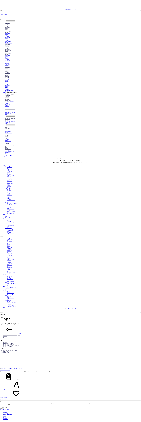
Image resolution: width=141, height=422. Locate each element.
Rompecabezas (8, 100)
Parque (6, 282)
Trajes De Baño (8, 31)
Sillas (8, 226)
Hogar (4, 218)
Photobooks (7, 120)
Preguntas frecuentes (8, 343)
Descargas (5, 412)
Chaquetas (7, 57)
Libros (4, 214)
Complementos (8, 111)
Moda (4, 165)
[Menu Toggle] (0, 19)
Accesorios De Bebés (9, 151)
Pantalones (7, 27)
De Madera (7, 95)
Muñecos (7, 99)
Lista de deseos (6, 415)
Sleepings (7, 52)
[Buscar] (13, 379)
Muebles (7, 223)
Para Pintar (7, 123)
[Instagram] (2, 340)
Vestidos (7, 30)
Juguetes (7, 202)
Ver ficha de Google (5, 352)
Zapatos (6, 32)
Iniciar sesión (3, 14)
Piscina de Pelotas (9, 113)
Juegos (4, 201)
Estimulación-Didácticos (10, 118)
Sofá (6, 114)
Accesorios (7, 23)
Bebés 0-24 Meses (9, 166)
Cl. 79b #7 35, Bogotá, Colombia (8, 350)
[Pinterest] (1, 340)
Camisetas (7, 46)
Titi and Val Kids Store (5, 370)
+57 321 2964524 (4, 351)
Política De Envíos (7, 346)
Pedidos (4, 411)
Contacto (5, 342)
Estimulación (7, 104)
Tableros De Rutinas (9, 155)
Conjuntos (7, 35)
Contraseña (3, 406)
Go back (19, 333)
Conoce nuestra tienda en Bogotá (11, 335)
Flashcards (7, 98)
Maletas (6, 148)
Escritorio (5, 416)
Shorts (6, 75)
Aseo (6, 147)
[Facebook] (0, 340)
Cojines (6, 127)
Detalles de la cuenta (7, 414)
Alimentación (7, 146)
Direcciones (5, 413)
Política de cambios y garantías (11, 345)
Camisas (6, 68)
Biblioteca (7, 135)
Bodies (6, 24)
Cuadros (6, 129)
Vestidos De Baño (9, 78)
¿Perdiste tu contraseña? (6, 409)
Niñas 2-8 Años (8, 188)
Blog (4, 234)
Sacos (6, 29)
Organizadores (8, 141)
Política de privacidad (8, 344)
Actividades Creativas (9, 94)
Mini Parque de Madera (10, 109)
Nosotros (5, 336)
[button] (70, 236)
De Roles (7, 97)
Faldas (6, 71)
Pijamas (6, 28)
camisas (6, 45)
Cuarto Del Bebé (8, 133)
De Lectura (7, 119)
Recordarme (4, 407)
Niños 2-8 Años (8, 249)
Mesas (6, 136)
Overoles (7, 26)
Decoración (7, 219)
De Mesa (7, 96)
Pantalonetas (8, 50)
